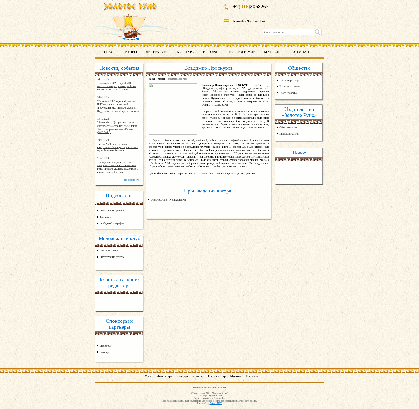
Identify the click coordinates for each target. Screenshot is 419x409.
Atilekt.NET (216, 403)
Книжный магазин (289, 133)
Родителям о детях (289, 86)
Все (131, 179)
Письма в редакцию (290, 80)
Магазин (272, 52)
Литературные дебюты (112, 256)
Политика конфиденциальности (209, 387)
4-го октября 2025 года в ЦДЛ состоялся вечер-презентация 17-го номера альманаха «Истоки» (116, 86)
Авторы (129, 52)
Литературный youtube (112, 210)
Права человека (288, 92)
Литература (157, 52)
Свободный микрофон (112, 223)
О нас (107, 52)
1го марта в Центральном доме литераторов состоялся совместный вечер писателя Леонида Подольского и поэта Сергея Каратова (117, 167)
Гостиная (299, 52)
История (211, 52)
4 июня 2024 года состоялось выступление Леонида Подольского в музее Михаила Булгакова (117, 147)
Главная (151, 79)
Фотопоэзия (106, 216)
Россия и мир (242, 52)
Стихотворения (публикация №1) (169, 199)
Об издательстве (288, 127)
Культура (185, 52)
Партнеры (105, 352)
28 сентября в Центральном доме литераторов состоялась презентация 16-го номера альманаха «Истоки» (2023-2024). (117, 127)
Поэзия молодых (109, 250)
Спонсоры (105, 345)
